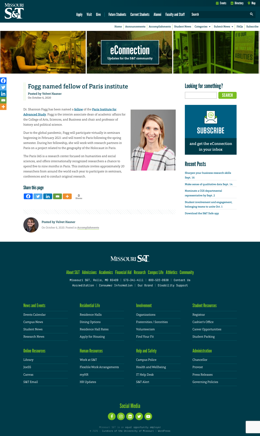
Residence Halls (91, 315)
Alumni (157, 14)
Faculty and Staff (175, 14)
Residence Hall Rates (94, 329)
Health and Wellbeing (151, 367)
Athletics (171, 272)
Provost (198, 367)
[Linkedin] (3, 93)
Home (118, 26)
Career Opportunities (207, 329)
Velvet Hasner (52, 94)
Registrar (199, 315)
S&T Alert (142, 382)
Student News (182, 26)
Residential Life (90, 305)
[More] (3, 106)
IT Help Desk (145, 375)
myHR (84, 375)
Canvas (28, 375)
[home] (27, 11)
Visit (89, 14)
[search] (252, 14)
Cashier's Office (203, 322)
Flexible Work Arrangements (99, 367)
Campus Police (146, 360)
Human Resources (91, 351)
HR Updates (88, 382)
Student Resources (205, 305)
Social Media (130, 405)
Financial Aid (123, 272)
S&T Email (30, 382)
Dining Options (90, 322)
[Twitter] (3, 87)
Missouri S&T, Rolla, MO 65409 (94, 280)
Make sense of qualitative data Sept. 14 (208, 184)
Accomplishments (160, 26)
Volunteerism (145, 329)
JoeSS (27, 367)
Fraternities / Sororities (152, 322)
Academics (106, 272)
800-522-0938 (158, 280)
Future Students (117, 14)
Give (98, 14)
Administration (202, 351)
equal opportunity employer (143, 427)
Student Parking (204, 337)
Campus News (33, 322)
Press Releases (203, 375)
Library (28, 360)
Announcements (135, 26)
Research (140, 272)
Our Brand (145, 285)
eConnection (130, 49)
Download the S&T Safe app (202, 213)
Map (253, 3)
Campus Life (156, 272)
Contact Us (182, 280)
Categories (201, 26)
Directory (239, 3)
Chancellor (200, 360)
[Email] (3, 100)
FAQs (240, 26)
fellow (78, 109)
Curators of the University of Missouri (128, 431)
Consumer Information (115, 285)
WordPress (164, 431)
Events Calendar (34, 315)
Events (223, 3)
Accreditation (83, 285)
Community (187, 272)
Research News (33, 337)
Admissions (89, 272)
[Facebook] (3, 80)
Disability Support (173, 285)
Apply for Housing (92, 337)
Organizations (145, 315)
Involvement (144, 305)
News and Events (34, 305)
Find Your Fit (145, 337)
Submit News (222, 26)
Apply (79, 14)
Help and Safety (146, 351)
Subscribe (252, 26)
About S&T (73, 272)
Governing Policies (205, 382)
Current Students (140, 14)
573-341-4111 (133, 280)
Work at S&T (88, 360)
